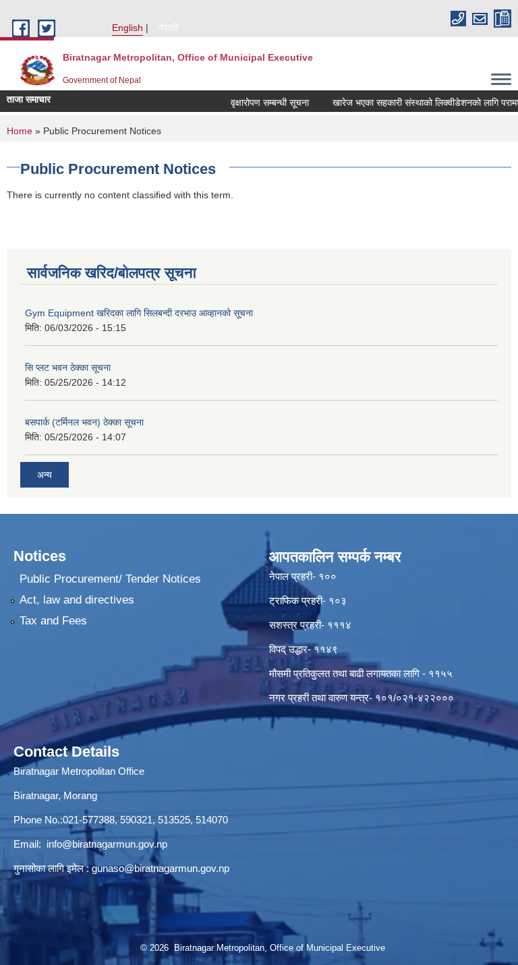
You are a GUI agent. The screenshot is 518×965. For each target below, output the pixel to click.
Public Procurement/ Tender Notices (110, 579)
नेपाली (168, 27)
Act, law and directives (77, 599)
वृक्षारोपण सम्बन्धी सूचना (260, 102)
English (127, 27)
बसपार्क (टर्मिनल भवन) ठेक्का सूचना (84, 422)
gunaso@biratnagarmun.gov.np (160, 868)
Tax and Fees (53, 620)
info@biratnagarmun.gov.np (107, 844)
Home (19, 130)
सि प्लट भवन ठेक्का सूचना (68, 367)
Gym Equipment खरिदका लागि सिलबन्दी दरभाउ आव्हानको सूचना (139, 313)
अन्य (44, 474)
